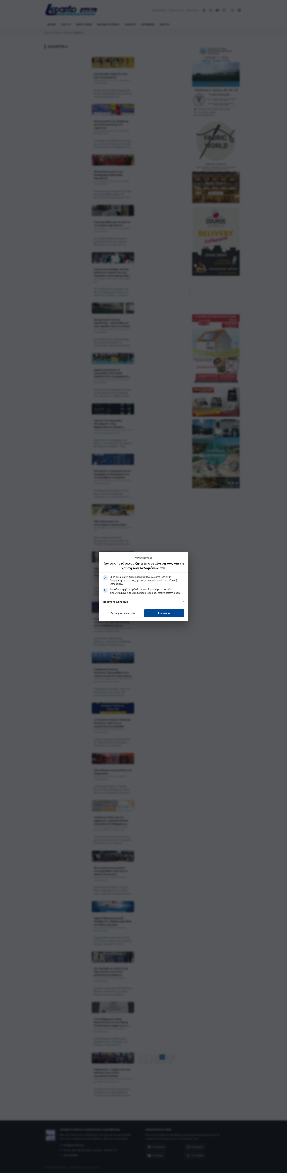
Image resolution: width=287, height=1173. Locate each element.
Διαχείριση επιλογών (122, 613)
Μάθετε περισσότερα (115, 601)
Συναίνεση (164, 613)
